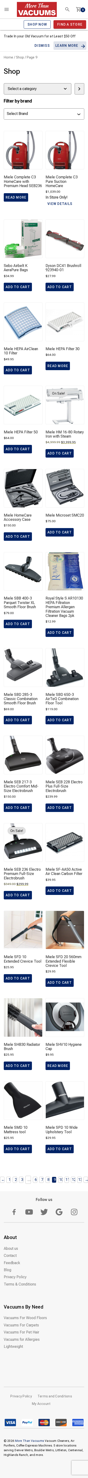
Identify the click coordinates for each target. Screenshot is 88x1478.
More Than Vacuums (29, 1441)
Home (8, 57)
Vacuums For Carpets (21, 1325)
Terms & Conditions (20, 1284)
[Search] (67, 9)
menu (6, 9)
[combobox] (42, 114)
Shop (20, 57)
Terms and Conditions (55, 1396)
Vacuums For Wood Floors (25, 1318)
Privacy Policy (15, 1277)
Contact (10, 1255)
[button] (18, 287)
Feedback (12, 1263)
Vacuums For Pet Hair (21, 1332)
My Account (41, 1404)
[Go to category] (79, 88)
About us (11, 1248)
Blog (7, 1270)
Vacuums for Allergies (22, 1339)
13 (80, 1179)
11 (67, 1179)
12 (74, 1179)
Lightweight (13, 1346)
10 (61, 1179)
